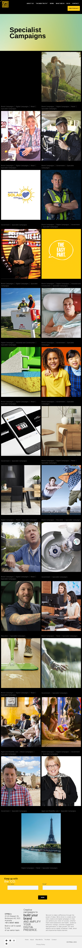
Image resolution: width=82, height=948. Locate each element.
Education (59, 520)
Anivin (24, 865)
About (32, 939)
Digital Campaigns (22, 106)
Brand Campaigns (7, 106)
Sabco (4, 690)
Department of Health (52, 399)
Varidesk (46, 633)
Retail (33, 106)
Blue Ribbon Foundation (52, 222)
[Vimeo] (6, 943)
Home (27, 939)
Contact (75, 3)
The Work (47, 939)
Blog (68, 3)
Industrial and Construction (25, 342)
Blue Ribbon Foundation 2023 (55, 163)
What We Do (39, 939)
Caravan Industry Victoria (12, 163)
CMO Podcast (74, 8)
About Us (30, 3)
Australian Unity (8, 749)
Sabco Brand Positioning (53, 104)
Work (52, 3)
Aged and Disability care (9, 752)
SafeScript (46, 340)
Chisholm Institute (50, 517)
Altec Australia (8, 340)
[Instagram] (13, 940)
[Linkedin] (10, 940)
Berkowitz (46, 458)
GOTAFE (5, 633)
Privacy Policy (40, 944)
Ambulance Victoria (50, 749)
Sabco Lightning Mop (10, 399)
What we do (60, 3)
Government (60, 165)
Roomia (4, 104)
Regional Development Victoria (56, 690)
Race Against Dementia (12, 281)
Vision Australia (49, 808)
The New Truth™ (42, 3)
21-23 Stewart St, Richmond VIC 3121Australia (12, 918)
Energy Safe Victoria (10, 222)
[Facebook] (6, 940)
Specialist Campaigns (8, 109)
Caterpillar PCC (49, 281)
